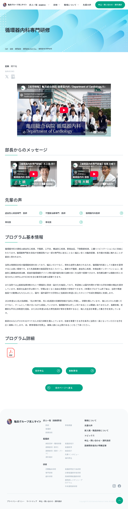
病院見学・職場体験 (53, 443)
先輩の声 (88, 425)
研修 (11, 49)
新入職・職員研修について (96, 430)
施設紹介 (68, 450)
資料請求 (49, 457)
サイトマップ (31, 501)
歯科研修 (49, 476)
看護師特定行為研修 (73, 469)
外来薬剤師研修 (71, 486)
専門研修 (18, 49)
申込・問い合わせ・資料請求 (97, 440)
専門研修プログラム (29, 49)
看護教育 (68, 447)
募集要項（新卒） (53, 447)
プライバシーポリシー (15, 501)
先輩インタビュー (72, 454)
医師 (47, 425)
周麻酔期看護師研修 (73, 476)
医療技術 (49, 432)
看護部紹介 (69, 443)
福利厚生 (68, 458)
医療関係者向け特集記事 (95, 445)
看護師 (48, 429)
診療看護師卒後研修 (73, 472)
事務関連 (68, 425)
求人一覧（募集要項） (53, 420)
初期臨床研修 (51, 469)
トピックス (89, 435)
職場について (90, 420)
